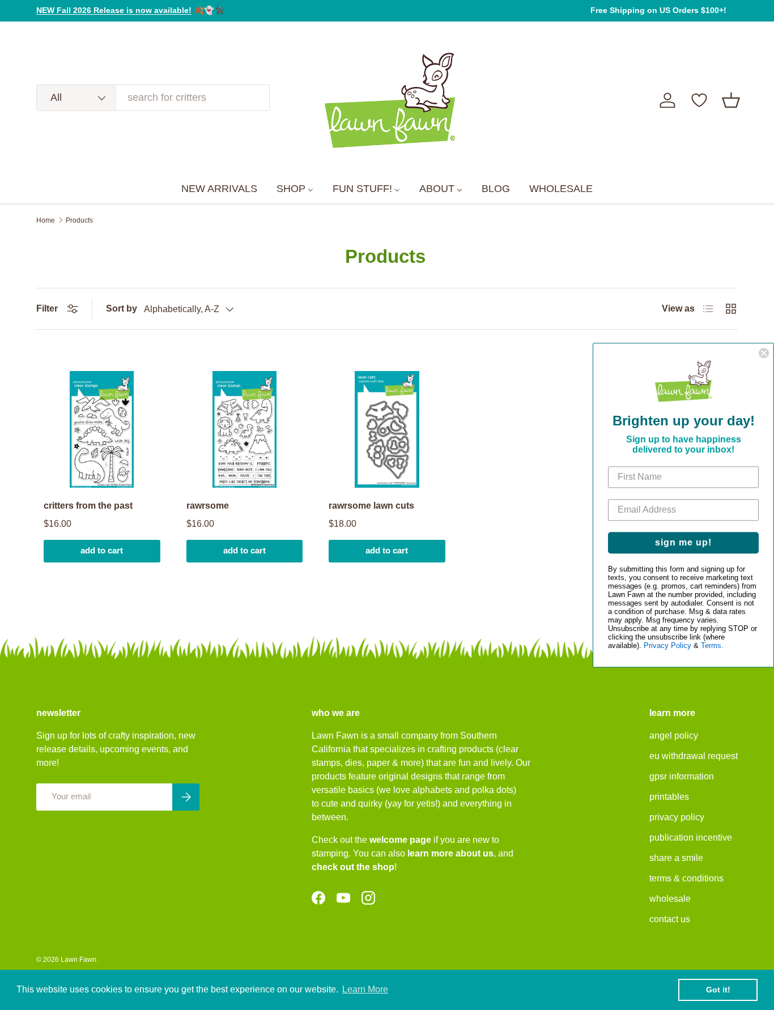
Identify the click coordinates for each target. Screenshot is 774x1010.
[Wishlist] (699, 100)
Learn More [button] (365, 989)
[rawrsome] (244, 429)
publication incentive (690, 837)
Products (79, 220)
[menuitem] (219, 189)
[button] (730, 100)
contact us (669, 919)
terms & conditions (686, 878)
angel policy (673, 735)
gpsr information (681, 776)
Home (45, 220)
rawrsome (207, 505)
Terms (711, 645)
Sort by (121, 308)
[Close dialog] (763, 353)
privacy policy (676, 817)
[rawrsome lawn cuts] (387, 429)
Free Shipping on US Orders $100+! (658, 10)
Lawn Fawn (78, 960)
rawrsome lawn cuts (371, 505)
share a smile (676, 858)
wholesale (670, 899)
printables (669, 797)
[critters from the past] (102, 429)
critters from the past (88, 505)
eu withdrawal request (693, 756)
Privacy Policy (667, 645)
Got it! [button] (718, 989)
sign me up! (683, 542)
